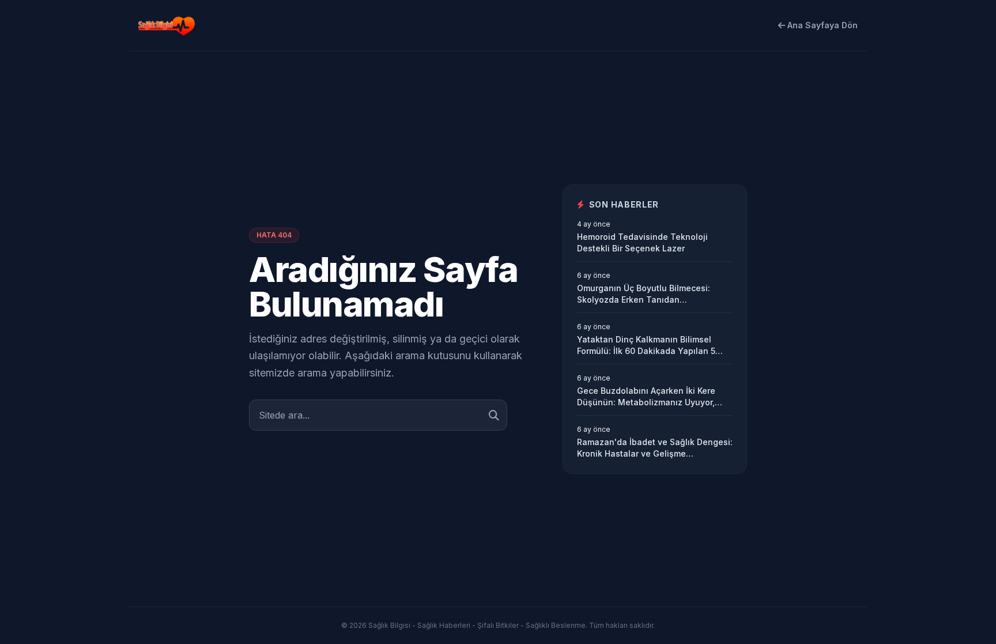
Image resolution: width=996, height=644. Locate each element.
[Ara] (494, 415)
